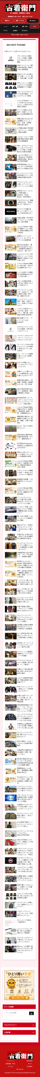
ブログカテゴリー (10, 1025)
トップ (5, 26)
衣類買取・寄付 (10, 1063)
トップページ (10, 1061)
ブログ (34, 26)
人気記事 (7, 1032)
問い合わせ (33, 20)
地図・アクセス (20, 20)
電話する (7, 20)
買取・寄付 (24, 26)
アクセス (5, 30)
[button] (31, 1014)
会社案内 (15, 30)
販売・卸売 (15, 26)
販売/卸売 (30, 1061)
